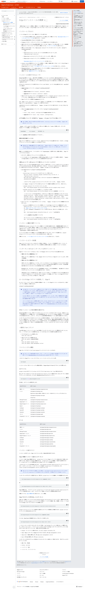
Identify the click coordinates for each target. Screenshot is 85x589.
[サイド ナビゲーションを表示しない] (14, 587)
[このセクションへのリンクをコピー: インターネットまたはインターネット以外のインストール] (56, 249)
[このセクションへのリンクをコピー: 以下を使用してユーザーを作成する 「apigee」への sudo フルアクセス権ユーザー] (63, 118)
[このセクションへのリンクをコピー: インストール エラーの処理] (37, 240)
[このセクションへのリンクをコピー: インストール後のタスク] (35, 450)
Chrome (36, 581)
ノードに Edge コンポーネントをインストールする (43, 66)
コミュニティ (42, 571)
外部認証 (39, 7)
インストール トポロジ (51, 45)
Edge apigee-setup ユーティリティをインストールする (57, 303)
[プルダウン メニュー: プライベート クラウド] (27, 1)
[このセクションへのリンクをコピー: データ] (24, 420)
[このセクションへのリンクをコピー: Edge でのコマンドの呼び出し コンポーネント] (44, 497)
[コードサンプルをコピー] (68, 130)
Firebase (42, 581)
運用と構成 (21, 7)
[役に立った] (66, 17)
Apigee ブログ (65, 575)
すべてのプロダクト (60, 581)
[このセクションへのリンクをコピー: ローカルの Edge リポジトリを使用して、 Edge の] (51, 279)
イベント (18, 573)
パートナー (19, 575)
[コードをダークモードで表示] (66, 130)
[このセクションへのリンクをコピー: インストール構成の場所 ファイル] (41, 223)
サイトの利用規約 (26, 586)
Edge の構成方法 (30, 493)
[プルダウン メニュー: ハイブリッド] (36, 1)
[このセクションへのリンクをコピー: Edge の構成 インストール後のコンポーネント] (44, 457)
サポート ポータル (43, 577)
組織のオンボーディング (34, 71)
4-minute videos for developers (68, 573)
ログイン (82, 1)
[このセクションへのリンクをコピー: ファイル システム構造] (34, 347)
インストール (13, 7)
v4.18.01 (17, 5)
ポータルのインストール (30, 7)
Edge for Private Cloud (7, 5)
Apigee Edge (12, 1)
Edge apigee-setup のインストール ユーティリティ (34, 61)
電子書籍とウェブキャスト (22, 577)
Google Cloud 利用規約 (34, 586)
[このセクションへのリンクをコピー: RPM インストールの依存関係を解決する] (45, 310)
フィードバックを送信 (64, 20)
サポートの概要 (42, 573)
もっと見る (50, 1)
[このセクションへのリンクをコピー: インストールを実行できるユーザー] (42, 75)
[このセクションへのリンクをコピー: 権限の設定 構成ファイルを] (34, 138)
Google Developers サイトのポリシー (37, 562)
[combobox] (64, 1)
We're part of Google (20, 571)
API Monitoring (42, 1)
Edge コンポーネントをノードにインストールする (36, 208)
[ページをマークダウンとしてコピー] (45, 20)
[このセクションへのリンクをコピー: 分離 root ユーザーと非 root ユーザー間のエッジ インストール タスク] (56, 162)
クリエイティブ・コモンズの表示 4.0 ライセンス (41, 561)
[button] (7, 15)
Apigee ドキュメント (22, 17)
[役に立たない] (68, 17)
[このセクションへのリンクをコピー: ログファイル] (27, 369)
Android (31, 581)
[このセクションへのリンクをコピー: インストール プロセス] (34, 31)
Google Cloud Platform (50, 581)
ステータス (42, 575)
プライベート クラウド (21, 1)
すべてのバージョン (5, 7)
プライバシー (19, 586)
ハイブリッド (32, 1)
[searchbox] (7, 11)
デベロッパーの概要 (66, 571)
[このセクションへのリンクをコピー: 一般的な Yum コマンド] (35, 327)
